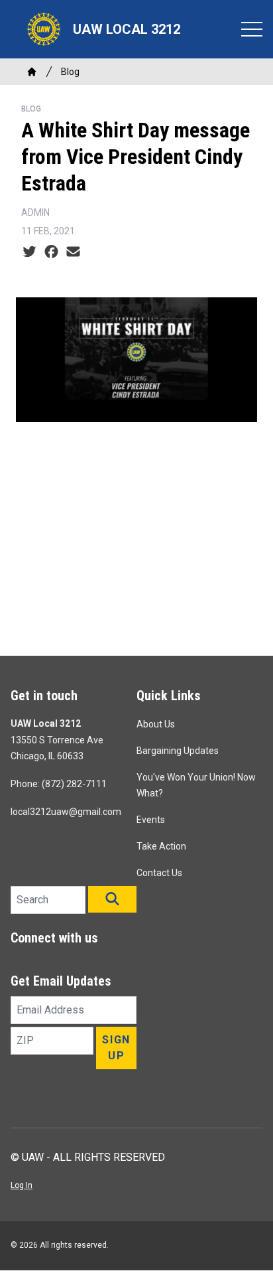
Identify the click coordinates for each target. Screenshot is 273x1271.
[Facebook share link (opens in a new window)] (51, 252)
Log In (21, 1185)
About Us (155, 724)
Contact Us (159, 872)
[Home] (32, 71)
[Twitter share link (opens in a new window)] (29, 252)
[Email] (73, 252)
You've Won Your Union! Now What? (196, 785)
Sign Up (116, 1047)
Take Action (161, 846)
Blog (70, 71)
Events (150, 819)
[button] (112, 899)
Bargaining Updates (177, 750)
